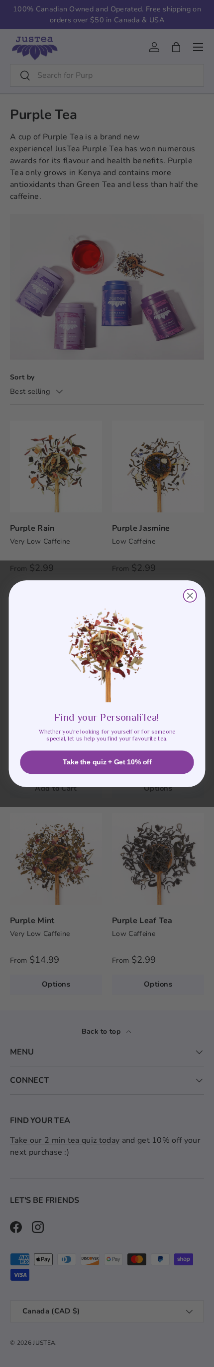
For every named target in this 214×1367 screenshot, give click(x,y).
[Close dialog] (190, 595)
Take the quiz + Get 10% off (107, 762)
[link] (106, 647)
